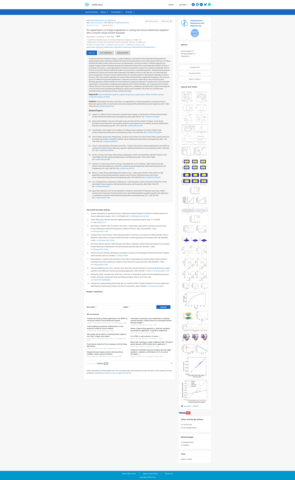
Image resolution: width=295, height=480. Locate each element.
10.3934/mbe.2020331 (106, 150)
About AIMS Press (129, 474)
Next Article (165, 21)
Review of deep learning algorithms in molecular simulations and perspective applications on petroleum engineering (150, 329)
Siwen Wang (90, 37)
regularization (140, 94)
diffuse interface (151, 94)
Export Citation (195, 79)
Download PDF (122, 53)
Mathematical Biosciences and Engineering (101, 20)
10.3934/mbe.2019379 (127, 168)
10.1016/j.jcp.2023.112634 (99, 249)
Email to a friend (186, 459)
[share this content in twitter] (197, 4)
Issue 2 (100, 23)
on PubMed (185, 445)
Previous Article (153, 21)
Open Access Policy (150, 474)
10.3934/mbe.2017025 (102, 198)
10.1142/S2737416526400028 (100, 280)
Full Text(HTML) (106, 53)
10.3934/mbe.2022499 (102, 159)
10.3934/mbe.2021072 (121, 23)
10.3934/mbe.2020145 (153, 177)
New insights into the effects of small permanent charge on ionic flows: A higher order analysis (106, 335)
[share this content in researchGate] (209, 4)
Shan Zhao (110, 37)
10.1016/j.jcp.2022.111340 (99, 231)
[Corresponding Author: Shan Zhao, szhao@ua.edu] (117, 36)
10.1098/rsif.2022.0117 (98, 222)
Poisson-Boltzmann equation (109, 94)
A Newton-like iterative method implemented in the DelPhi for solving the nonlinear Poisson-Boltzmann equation (107, 319)
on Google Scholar (187, 442)
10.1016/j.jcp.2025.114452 (99, 265)
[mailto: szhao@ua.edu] (119, 36)
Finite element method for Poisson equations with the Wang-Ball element (107, 345)
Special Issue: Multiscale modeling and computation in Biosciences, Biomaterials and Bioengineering (120, 47)
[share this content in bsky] (205, 4)
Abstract (91, 53)
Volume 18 (94, 23)
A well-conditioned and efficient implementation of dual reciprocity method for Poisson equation (105, 327)
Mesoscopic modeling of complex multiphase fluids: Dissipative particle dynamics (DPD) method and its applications (151, 343)
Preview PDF (195, 67)
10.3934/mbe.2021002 (135, 126)
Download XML (195, 73)
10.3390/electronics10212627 (139, 216)
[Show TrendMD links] (171, 363)
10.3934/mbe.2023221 (102, 186)
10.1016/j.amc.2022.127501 (105, 240)
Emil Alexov (101, 37)
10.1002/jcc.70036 (122, 256)
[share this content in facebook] (193, 4)
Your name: (91, 307)
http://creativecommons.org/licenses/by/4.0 (115, 373)
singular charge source (127, 94)
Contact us (169, 474)
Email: (126, 307)
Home (171, 4)
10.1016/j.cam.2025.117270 (160, 271)
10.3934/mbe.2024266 (154, 132)
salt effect (106, 97)
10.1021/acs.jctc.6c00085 (155, 286)
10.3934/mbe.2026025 (152, 117)
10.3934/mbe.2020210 (110, 141)
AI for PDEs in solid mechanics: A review (144, 336)
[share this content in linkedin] (201, 4)
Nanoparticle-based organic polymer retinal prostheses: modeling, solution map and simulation (105, 353)
